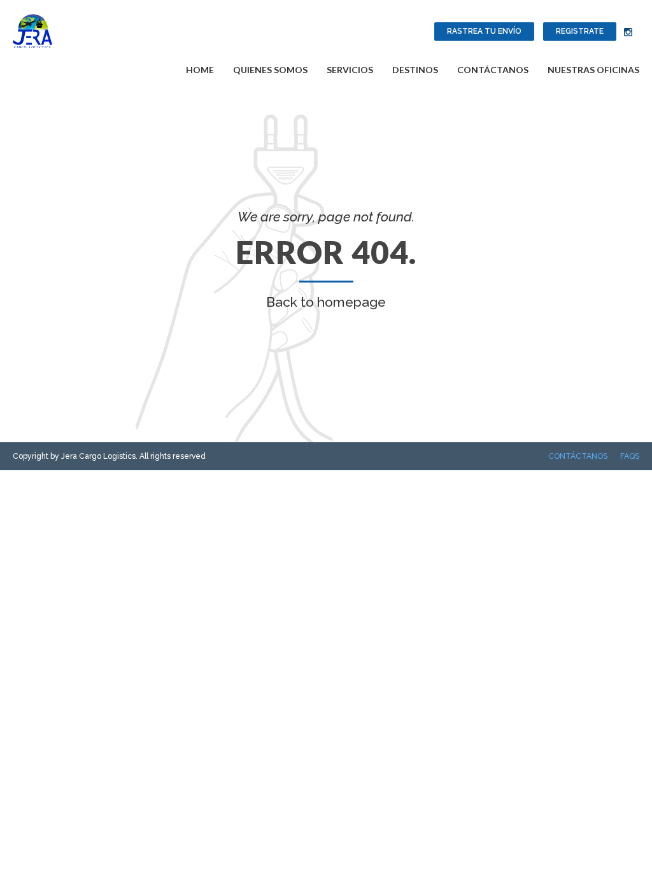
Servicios (350, 69)
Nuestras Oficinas (593, 69)
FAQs (629, 456)
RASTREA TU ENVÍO (484, 31)
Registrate (580, 31)
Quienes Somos (270, 69)
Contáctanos (492, 69)
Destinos (415, 69)
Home (200, 69)
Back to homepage (326, 302)
